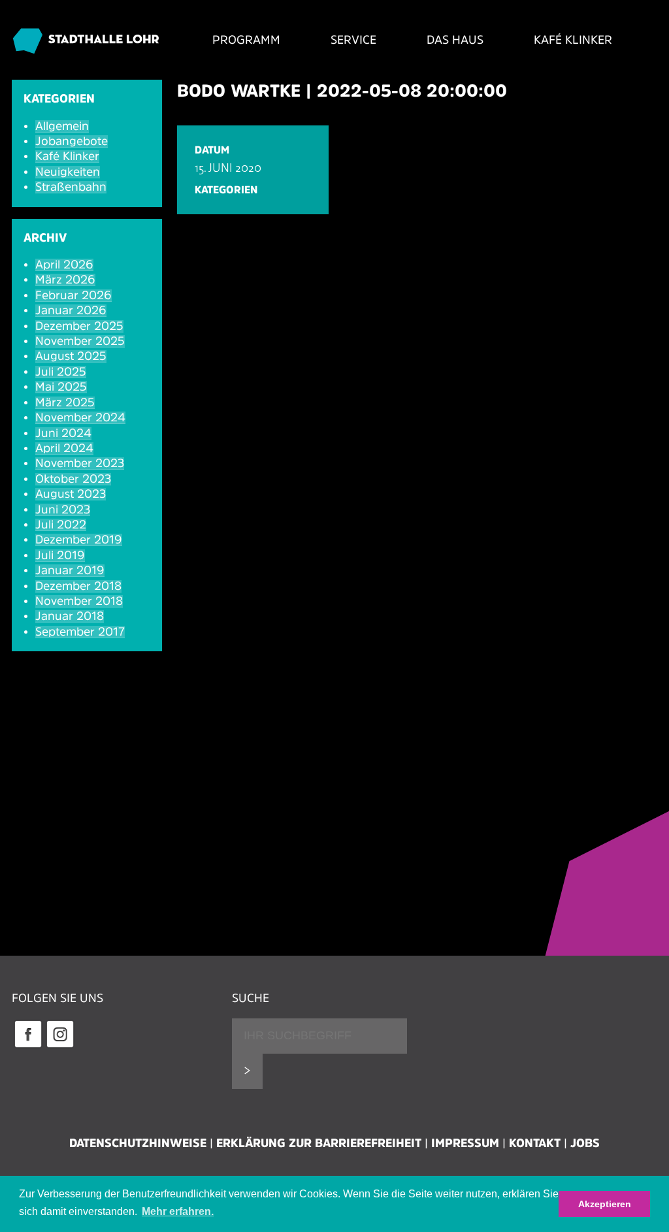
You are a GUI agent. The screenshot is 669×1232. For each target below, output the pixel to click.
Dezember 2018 (78, 586)
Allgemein (62, 126)
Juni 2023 (62, 509)
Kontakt (535, 1143)
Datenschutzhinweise (137, 1143)
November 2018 (79, 601)
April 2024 (64, 448)
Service (353, 40)
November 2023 (79, 463)
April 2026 (64, 264)
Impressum (465, 1143)
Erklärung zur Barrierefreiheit (318, 1143)
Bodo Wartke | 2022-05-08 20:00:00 (342, 90)
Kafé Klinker (573, 40)
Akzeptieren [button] (604, 1204)
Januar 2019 (70, 570)
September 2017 (80, 632)
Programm (246, 40)
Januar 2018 (69, 616)
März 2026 (65, 279)
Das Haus (455, 40)
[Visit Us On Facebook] (28, 1046)
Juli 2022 (60, 524)
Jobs (585, 1143)
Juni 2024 (63, 433)
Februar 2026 (73, 295)
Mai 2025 (61, 387)
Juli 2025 (60, 372)
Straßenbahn (70, 187)
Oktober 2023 (73, 479)
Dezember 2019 (78, 539)
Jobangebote (71, 141)
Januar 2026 (70, 310)
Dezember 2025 (79, 326)
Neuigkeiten (67, 172)
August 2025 (70, 356)
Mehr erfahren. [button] (178, 1211)
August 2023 (70, 494)
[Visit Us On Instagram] (60, 1046)
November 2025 (80, 341)
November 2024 (80, 417)
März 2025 (65, 402)
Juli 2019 (60, 555)
